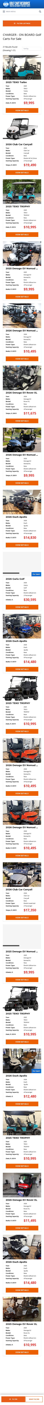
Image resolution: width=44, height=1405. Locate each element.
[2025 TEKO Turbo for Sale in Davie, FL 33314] (22, 84)
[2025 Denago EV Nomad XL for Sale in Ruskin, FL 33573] (22, 270)
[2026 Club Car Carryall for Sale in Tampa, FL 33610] (22, 146)
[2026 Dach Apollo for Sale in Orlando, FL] (22, 1078)
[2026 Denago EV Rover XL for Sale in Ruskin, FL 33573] (22, 1202)
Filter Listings (23, 23)
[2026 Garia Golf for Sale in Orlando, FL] (22, 581)
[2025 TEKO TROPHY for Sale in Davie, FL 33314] (22, 208)
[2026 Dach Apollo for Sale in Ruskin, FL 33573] (22, 519)
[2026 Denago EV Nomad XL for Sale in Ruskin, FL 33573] (22, 333)
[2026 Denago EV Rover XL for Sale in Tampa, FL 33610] (22, 395)
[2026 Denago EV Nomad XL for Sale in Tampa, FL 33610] (22, 457)
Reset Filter (34, 1399)
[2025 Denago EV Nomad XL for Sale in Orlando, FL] (22, 954)
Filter (14, 1399)
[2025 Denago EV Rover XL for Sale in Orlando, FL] (22, 1326)
